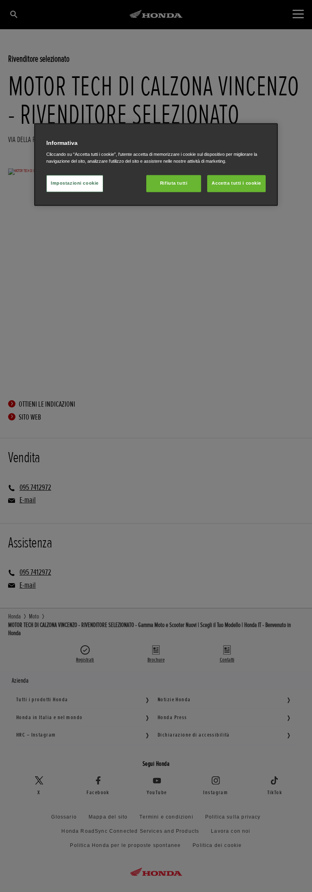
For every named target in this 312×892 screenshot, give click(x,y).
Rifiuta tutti (173, 183)
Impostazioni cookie (75, 183)
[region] (156, 164)
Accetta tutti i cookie (236, 183)
